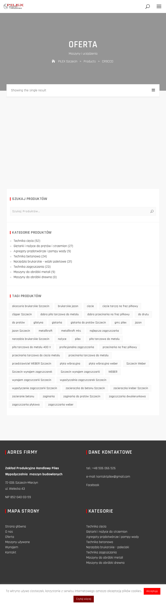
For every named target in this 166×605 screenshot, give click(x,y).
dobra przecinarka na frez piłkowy (108, 314)
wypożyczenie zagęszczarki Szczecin (34, 388)
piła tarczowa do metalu (104, 339)
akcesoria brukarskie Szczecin (30, 306)
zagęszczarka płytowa (26, 405)
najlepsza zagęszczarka (104, 331)
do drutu (143, 314)
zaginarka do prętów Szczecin (81, 396)
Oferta (9, 537)
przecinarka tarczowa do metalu (89, 355)
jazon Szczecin (21, 331)
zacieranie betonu (23, 396)
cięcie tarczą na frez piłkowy (120, 306)
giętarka (57, 323)
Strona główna (15, 526)
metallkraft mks (71, 331)
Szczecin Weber (136, 364)
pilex (78, 339)
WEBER (113, 372)
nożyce (62, 339)
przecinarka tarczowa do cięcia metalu (36, 355)
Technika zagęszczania (29, 266)
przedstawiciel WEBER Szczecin (31, 364)
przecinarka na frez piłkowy (120, 347)
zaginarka (49, 396)
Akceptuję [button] (152, 591)
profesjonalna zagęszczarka (76, 347)
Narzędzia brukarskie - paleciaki (107, 547)
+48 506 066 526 (104, 468)
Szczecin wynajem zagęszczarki (80, 372)
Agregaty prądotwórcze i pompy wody (40, 251)
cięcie (90, 306)
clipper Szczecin (22, 314)
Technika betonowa (27, 256)
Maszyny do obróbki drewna (33, 277)
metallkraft (46, 331)
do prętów (18, 323)
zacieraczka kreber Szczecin (130, 388)
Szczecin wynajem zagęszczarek (32, 372)
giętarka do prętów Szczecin (88, 323)
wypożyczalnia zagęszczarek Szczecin (83, 380)
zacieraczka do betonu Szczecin (85, 388)
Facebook (92, 485)
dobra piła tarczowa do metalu (59, 314)
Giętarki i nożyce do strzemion (106, 531)
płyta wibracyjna (70, 364)
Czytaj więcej (83, 599)
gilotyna (38, 323)
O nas (9, 531)
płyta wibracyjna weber (103, 364)
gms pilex (120, 323)
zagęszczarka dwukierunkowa (127, 396)
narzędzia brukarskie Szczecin (30, 339)
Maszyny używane (17, 542)
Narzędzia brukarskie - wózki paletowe (40, 261)
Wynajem (11, 547)
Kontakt (10, 552)
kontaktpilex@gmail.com (113, 476)
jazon (138, 323)
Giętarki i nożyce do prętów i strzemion (40, 246)
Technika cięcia (24, 241)
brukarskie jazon (68, 306)
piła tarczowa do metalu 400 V (31, 347)
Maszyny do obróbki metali (32, 272)
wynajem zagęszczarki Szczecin (31, 380)
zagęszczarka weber (60, 405)
